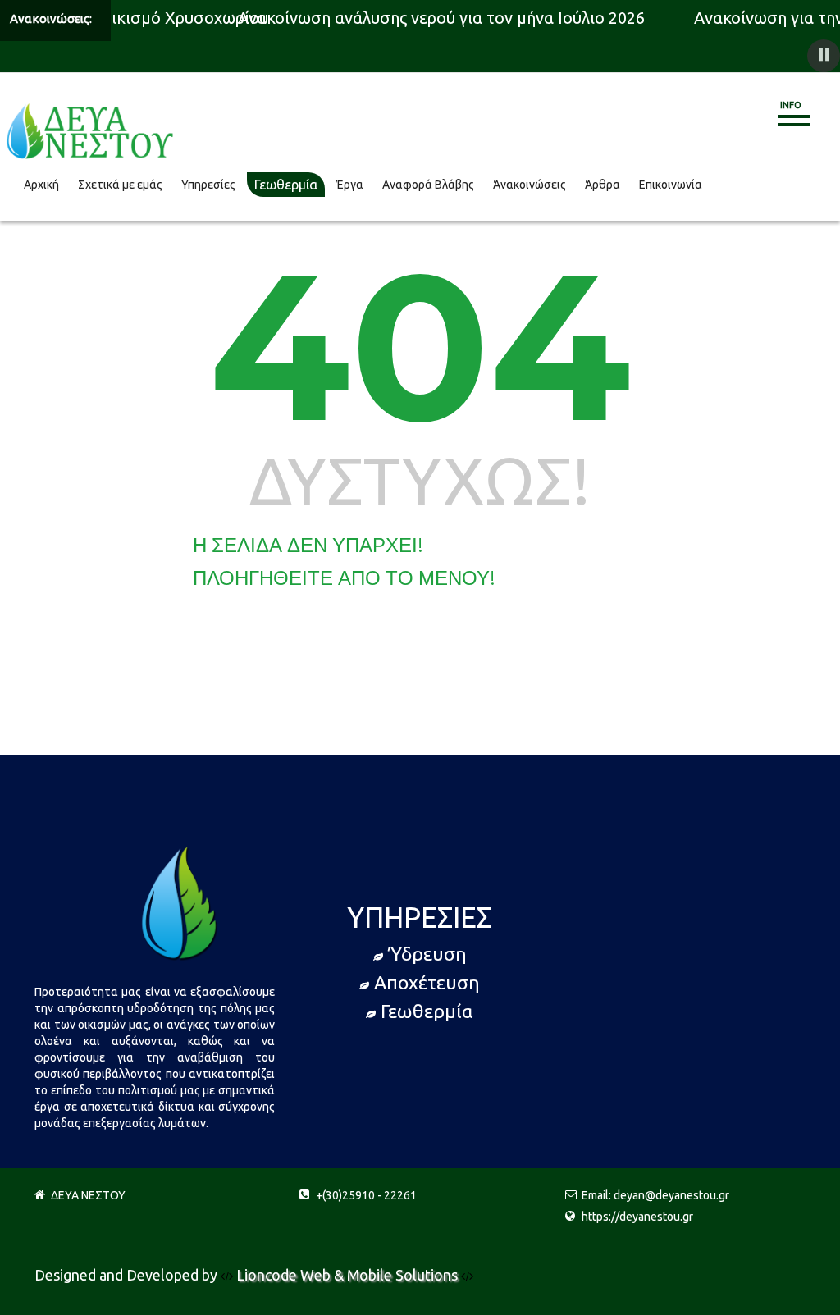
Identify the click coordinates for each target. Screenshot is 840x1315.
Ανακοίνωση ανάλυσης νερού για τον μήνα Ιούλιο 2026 (437, 17)
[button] (823, 55)
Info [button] (790, 105)
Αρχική (41, 187)
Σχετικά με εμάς (120, 187)
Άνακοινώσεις (529, 187)
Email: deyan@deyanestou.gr (655, 1201)
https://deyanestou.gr (637, 1223)
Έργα (349, 187)
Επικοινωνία (670, 187)
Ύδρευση (427, 960)
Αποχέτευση (427, 989)
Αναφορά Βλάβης (428, 187)
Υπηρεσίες (208, 187)
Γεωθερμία (285, 187)
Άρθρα (602, 187)
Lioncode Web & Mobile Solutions (348, 1281)
